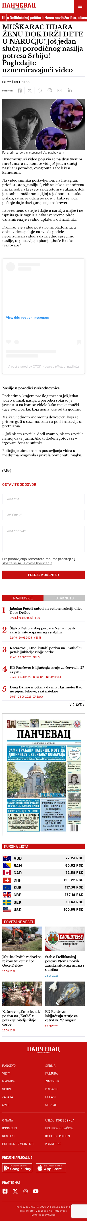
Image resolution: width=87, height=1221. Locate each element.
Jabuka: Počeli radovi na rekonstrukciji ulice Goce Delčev (46, 611)
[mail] (60, 90)
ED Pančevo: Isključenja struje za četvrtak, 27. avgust (47, 670)
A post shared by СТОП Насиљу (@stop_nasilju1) (43, 366)
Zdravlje (52, 1081)
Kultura (51, 1073)
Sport (7, 1089)
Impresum (9, 1128)
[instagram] (25, 1191)
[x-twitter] (15, 1191)
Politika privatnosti (18, 1144)
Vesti (37, 637)
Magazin (51, 1089)
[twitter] (30, 90)
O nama (7, 1120)
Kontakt (8, 1136)
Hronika (8, 1081)
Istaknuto (64, 598)
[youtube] (36, 1191)
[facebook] (19, 90)
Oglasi (50, 1097)
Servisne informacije (47, 676)
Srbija (50, 1065)
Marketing (53, 1144)
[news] (22, 939)
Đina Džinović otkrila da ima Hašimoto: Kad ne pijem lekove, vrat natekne (46, 689)
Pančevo (9, 1065)
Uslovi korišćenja (59, 1120)
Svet (6, 1105)
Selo (37, 617)
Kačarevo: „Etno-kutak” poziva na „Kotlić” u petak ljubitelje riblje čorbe (46, 650)
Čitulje (51, 1105)
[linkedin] (70, 90)
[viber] (50, 90)
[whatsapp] (40, 90)
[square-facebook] (5, 1191)
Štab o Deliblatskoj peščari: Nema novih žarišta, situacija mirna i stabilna (42, 630)
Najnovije (23, 598)
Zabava (38, 696)
